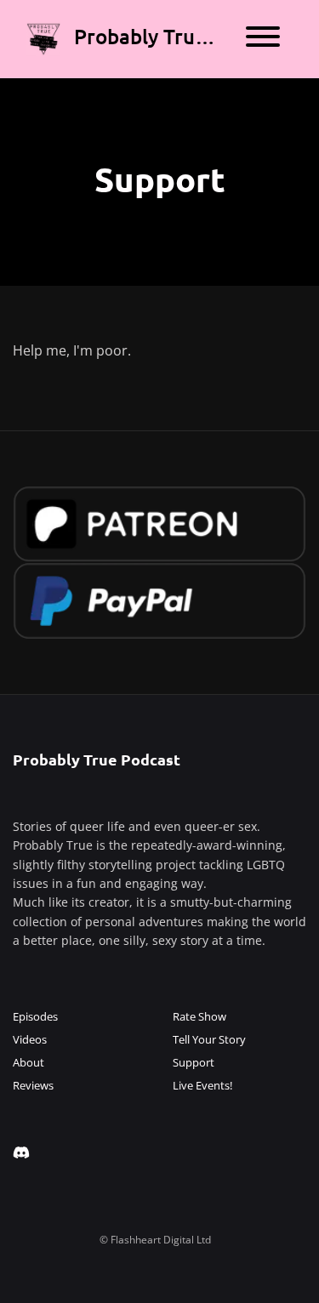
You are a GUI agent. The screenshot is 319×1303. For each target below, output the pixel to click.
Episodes (35, 1016)
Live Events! (202, 1085)
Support (193, 1062)
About (28, 1062)
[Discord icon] (21, 1152)
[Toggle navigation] (263, 39)
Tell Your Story (209, 1039)
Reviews (33, 1085)
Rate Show (199, 1016)
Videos (30, 1039)
